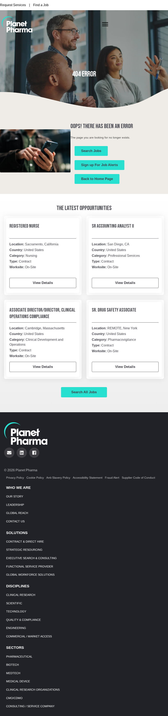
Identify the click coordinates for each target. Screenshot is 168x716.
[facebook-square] (34, 453)
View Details (43, 283)
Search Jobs (91, 151)
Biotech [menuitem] (12, 664)
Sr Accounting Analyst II (113, 226)
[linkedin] (22, 453)
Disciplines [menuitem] (17, 586)
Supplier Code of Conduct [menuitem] (138, 477)
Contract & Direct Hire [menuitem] (25, 541)
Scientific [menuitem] (14, 603)
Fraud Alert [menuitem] (112, 477)
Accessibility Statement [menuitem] (87, 477)
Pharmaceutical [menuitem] (19, 656)
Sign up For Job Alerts (99, 165)
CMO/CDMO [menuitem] (14, 698)
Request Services (13, 5)
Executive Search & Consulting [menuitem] (31, 558)
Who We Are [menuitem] (18, 488)
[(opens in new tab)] (17, 24)
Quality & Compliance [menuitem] (23, 619)
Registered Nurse (24, 226)
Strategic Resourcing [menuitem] (24, 549)
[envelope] (9, 453)
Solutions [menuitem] (17, 533)
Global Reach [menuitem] (17, 513)
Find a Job (41, 5)
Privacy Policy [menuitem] (15, 477)
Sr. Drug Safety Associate (114, 310)
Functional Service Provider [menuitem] (29, 566)
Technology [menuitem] (16, 611)
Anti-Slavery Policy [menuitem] (58, 477)
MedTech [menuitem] (13, 673)
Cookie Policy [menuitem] (35, 477)
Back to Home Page (97, 179)
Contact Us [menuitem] (15, 521)
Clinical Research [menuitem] (20, 594)
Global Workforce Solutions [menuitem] (30, 574)
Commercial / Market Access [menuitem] (29, 636)
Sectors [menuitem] (15, 648)
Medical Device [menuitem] (18, 681)
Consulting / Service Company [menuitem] (30, 706)
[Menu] (105, 24)
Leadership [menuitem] (15, 504)
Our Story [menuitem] (14, 496)
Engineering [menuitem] (16, 628)
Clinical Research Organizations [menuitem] (33, 689)
